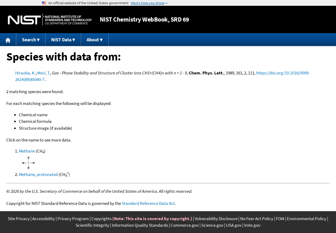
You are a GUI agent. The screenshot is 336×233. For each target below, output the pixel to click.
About (93, 40)
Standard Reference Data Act (148, 203)
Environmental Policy (306, 218)
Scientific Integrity (92, 225)
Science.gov (212, 225)
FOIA (280, 218)
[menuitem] (8, 39)
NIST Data (61, 40)
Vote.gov (252, 225)
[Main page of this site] (8, 39)
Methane (27, 151)
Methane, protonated (38, 174)
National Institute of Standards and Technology (50, 20)
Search (29, 40)
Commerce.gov (185, 225)
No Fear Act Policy (256, 218)
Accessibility (43, 218)
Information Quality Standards (140, 225)
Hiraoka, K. (25, 73)
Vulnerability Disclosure (216, 218)
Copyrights (101, 218)
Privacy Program (73, 218)
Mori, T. (43, 73)
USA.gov (234, 225)
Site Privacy (19, 218)
